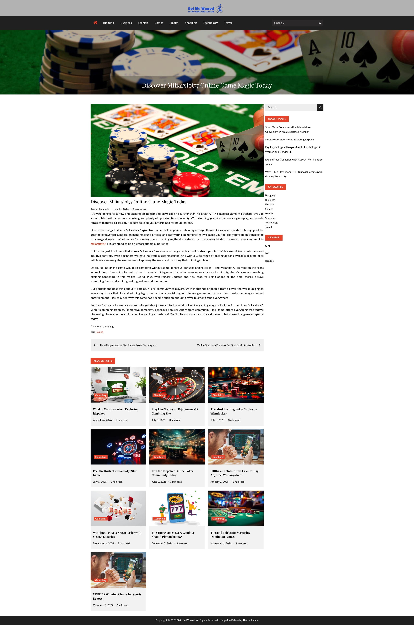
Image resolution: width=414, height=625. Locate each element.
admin (106, 209)
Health (174, 23)
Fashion (143, 23)
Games (158, 23)
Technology (210, 23)
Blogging (108, 23)
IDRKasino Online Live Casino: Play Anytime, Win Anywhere (234, 473)
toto (267, 253)
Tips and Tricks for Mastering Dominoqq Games (230, 535)
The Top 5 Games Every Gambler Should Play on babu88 (173, 535)
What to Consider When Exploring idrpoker (290, 139)
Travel (228, 23)
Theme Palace (250, 620)
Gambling (108, 326)
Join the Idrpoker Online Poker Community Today (172, 473)
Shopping (191, 23)
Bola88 (269, 261)
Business (126, 23)
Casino (99, 332)
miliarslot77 (98, 244)
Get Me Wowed (186, 620)
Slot (267, 246)
